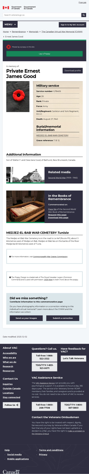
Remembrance (19, 32)
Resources (8, 371)
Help (7, 450)
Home (6, 32)
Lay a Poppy (44, 54)
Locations (8, 393)
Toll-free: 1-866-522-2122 (44, 357)
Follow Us (12, 406)
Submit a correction (63, 318)
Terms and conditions (51, 450)
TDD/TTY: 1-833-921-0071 (44, 367)
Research (8, 366)
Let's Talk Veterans (73, 358)
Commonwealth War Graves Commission (50, 257)
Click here (48, 280)
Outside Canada (12, 388)
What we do (9, 362)
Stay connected (11, 397)
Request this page (57, 215)
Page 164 (52, 209)
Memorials (33, 32)
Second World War (57, 178)
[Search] (83, 15)
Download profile (73, 71)
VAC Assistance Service (45, 383)
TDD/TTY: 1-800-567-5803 (73, 406)
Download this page (58, 218)
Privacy (43, 454)
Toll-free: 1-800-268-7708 (44, 406)
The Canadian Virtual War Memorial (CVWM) (62, 32)
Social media (14, 454)
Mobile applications (18, 459)
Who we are (9, 357)
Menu (9, 24)
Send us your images (26, 318)
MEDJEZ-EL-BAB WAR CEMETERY (52, 135)
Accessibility (10, 353)
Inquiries (8, 384)
